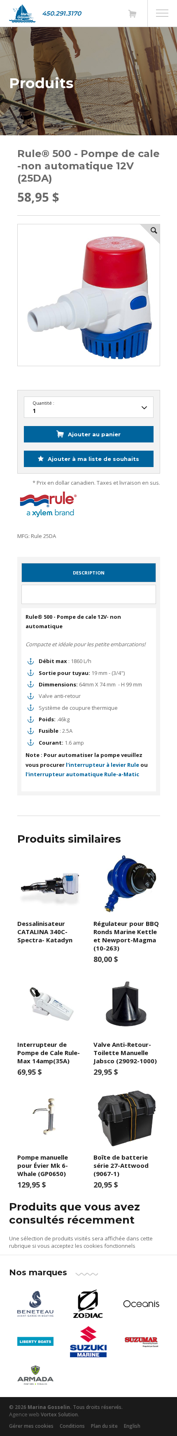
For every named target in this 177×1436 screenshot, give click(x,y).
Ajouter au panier (94, 434)
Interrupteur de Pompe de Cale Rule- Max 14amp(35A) (48, 1052)
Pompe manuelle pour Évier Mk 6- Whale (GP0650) (42, 1165)
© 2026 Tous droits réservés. (66, 1407)
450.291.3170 (61, 13)
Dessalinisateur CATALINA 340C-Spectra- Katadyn (44, 931)
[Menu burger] (162, 13)
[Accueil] (22, 13)
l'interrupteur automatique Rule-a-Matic (82, 774)
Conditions (72, 1425)
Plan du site (104, 1425)
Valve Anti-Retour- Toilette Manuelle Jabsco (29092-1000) (125, 1052)
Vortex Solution (59, 1414)
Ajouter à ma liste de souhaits (92, 459)
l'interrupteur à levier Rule (102, 764)
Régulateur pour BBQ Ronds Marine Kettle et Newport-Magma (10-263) (126, 935)
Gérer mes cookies (31, 1425)
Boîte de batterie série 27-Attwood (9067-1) (121, 1165)
